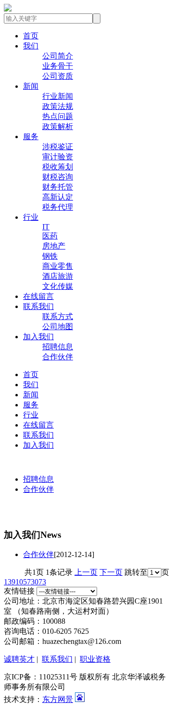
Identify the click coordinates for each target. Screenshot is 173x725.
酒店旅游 (57, 276)
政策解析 (57, 126)
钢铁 (50, 256)
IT (45, 227)
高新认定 (57, 197)
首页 (30, 36)
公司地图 (57, 326)
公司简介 (57, 56)
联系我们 (38, 306)
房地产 (53, 246)
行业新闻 (57, 96)
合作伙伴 (57, 357)
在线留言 (38, 296)
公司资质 (57, 76)
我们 (30, 46)
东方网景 (57, 699)
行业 (30, 217)
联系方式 (57, 316)
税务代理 (57, 207)
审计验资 (57, 157)
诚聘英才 (19, 659)
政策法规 (57, 106)
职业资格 (95, 659)
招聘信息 (57, 347)
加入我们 (38, 337)
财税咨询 (57, 177)
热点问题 (57, 116)
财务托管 (57, 187)
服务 (30, 136)
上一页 (86, 572)
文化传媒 (57, 286)
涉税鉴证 (57, 147)
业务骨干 (57, 66)
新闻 (30, 86)
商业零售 (57, 266)
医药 (50, 236)
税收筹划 (57, 167)
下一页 (111, 572)
